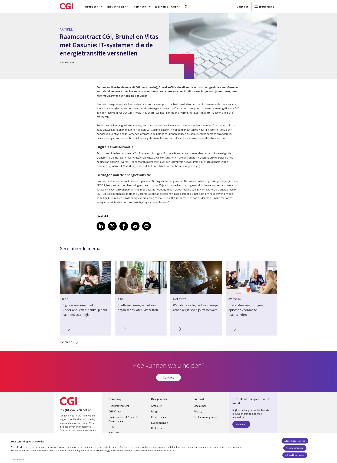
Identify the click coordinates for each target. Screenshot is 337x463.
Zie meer (66, 342)
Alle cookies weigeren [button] (294, 455)
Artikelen (156, 406)
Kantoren (114, 432)
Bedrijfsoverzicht (119, 406)
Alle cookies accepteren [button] (295, 440)
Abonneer (241, 424)
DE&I (112, 427)
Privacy (197, 411)
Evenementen (159, 422)
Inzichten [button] (140, 6)
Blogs (154, 411)
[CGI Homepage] (66, 6)
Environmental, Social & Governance (123, 419)
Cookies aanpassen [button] (294, 447)
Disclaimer (199, 406)
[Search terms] (186, 7)
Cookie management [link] (206, 417)
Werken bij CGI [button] (165, 6)
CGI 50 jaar (115, 411)
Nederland (267, 6)
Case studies (158, 417)
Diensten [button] (91, 6)
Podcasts (156, 428)
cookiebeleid (18, 459)
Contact (242, 6)
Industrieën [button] (115, 6)
